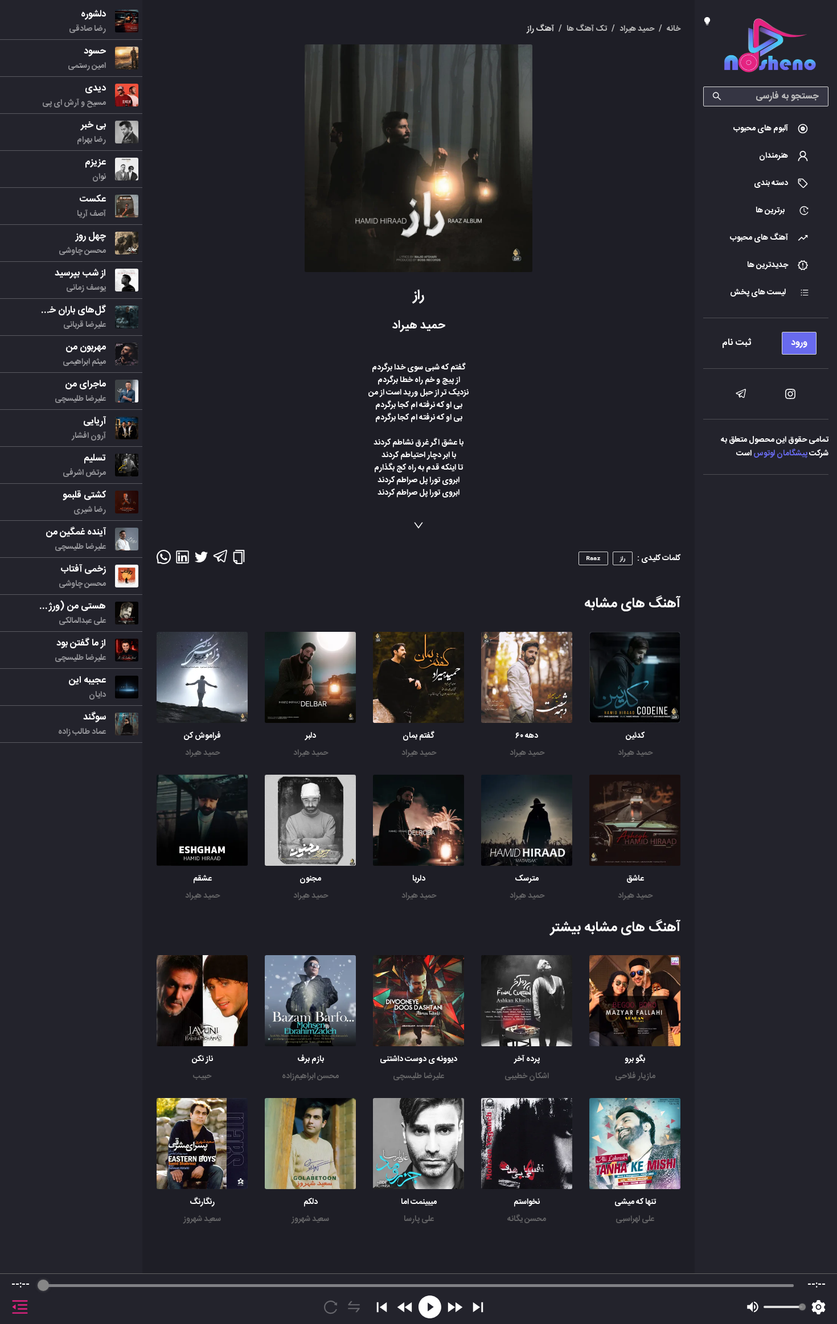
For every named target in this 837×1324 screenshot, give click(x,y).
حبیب (202, 1076)
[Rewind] (405, 1307)
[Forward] (455, 1307)
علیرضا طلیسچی (418, 1076)
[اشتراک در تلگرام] (220, 561)
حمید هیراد (635, 753)
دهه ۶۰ (526, 736)
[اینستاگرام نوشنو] (790, 394)
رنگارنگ (202, 1202)
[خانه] (769, 47)
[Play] (430, 1307)
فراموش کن (202, 736)
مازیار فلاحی (635, 1076)
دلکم (310, 1202)
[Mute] (752, 1307)
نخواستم (527, 1202)
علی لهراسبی (635, 1219)
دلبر (310, 736)
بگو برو (635, 1059)
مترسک (527, 879)
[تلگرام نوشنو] (741, 394)
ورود (799, 343)
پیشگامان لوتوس (780, 453)
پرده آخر (527, 1059)
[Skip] (478, 1307)
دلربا (418, 879)
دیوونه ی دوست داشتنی (418, 1059)
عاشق (635, 879)
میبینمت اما (419, 1202)
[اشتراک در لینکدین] (182, 561)
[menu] (765, 340)
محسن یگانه (526, 1219)
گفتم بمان (418, 736)
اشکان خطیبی (526, 1076)
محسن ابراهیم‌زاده (310, 1076)
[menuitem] (765, 128)
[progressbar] (418, 1285)
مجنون (310, 879)
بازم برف (310, 1059)
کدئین (635, 736)
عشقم (202, 879)
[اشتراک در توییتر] (201, 561)
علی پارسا (419, 1219)
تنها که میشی (635, 1202)
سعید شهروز (310, 1219)
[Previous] (382, 1307)
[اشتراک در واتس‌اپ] (164, 561)
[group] (418, 1299)
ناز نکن (202, 1059)
